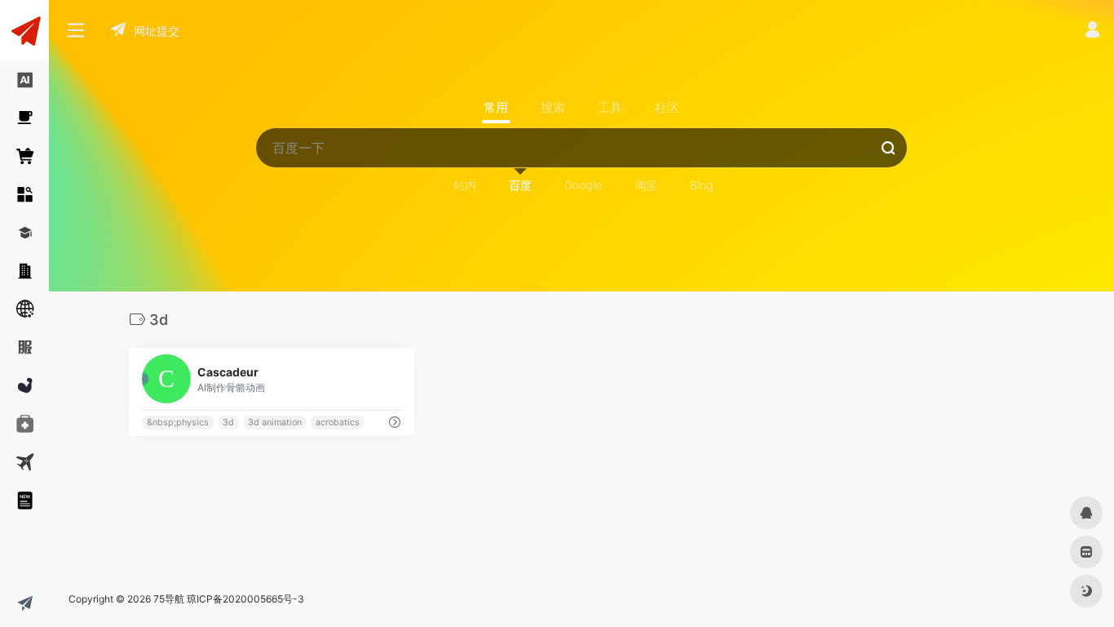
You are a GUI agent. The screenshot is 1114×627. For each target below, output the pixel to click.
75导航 (168, 599)
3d (228, 422)
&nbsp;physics (178, 422)
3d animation (275, 422)
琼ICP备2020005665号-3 (245, 599)
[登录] (1092, 31)
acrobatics (338, 422)
